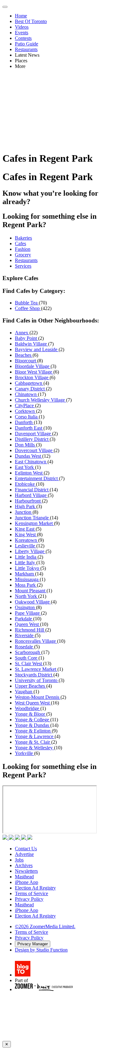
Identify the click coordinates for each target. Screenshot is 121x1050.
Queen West (27, 624)
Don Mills (25, 444)
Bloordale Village (33, 366)
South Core (26, 658)
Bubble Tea (27, 302)
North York (26, 596)
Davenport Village (33, 433)
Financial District (32, 489)
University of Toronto (37, 680)
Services (23, 266)
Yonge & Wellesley (34, 747)
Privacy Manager (32, 944)
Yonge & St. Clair (33, 742)
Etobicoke (25, 484)
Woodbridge (27, 708)
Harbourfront (28, 501)
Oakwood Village (33, 601)
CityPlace (25, 405)
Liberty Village (30, 551)
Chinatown (26, 394)
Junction (24, 512)
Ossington (25, 607)
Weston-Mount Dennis (37, 697)
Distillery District (32, 439)
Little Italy (25, 562)
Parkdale (24, 618)
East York (25, 467)
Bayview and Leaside (37, 349)
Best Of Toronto (31, 21)
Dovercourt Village (34, 450)
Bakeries (23, 238)
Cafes (20, 243)
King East (25, 529)
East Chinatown (31, 461)
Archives (24, 865)
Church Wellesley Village (40, 400)
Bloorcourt (26, 360)
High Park (25, 506)
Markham (25, 573)
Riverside (25, 635)
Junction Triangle (32, 517)
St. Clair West (29, 663)
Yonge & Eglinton (33, 730)
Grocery (23, 254)
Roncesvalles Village (36, 641)
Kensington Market (34, 523)
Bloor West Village (34, 372)
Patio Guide (26, 43)
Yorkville (24, 753)
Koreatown (26, 540)
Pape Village (28, 613)
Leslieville (25, 545)
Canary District (30, 388)
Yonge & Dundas (32, 725)
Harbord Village (31, 495)
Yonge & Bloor (30, 714)
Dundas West (28, 456)
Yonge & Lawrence (35, 736)
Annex (22, 332)
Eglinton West (29, 472)
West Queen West (33, 702)
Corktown (25, 411)
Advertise (24, 854)
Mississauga (27, 579)
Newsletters (26, 871)
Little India (26, 557)
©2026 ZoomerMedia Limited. (45, 926)
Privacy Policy (29, 899)
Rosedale (24, 646)
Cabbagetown (29, 383)
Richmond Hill (30, 629)
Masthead (24, 876)
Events (21, 32)
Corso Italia (27, 416)
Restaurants (26, 49)
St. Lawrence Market (36, 669)
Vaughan (24, 691)
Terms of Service (31, 893)
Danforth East (29, 428)
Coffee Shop (28, 308)
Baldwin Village (31, 343)
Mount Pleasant (31, 590)
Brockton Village (32, 377)
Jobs (19, 859)
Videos (22, 27)
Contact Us (26, 848)
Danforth (24, 422)
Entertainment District (37, 478)
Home (21, 15)
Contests (23, 38)
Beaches (24, 355)
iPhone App (26, 882)
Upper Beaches (30, 686)
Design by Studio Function (41, 949)
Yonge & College (32, 719)
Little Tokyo (27, 568)
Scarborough (28, 652)
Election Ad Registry (35, 887)
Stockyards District (34, 674)
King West (26, 534)
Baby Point (26, 338)
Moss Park (26, 585)
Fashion (22, 249)
